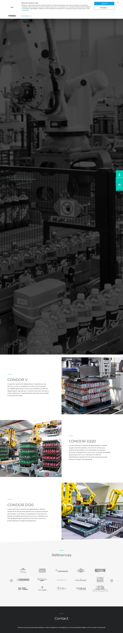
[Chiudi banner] (117, 2)
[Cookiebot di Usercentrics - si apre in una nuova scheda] (12, 16)
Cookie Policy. (25, 10)
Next (111, 580)
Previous (11, 580)
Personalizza (103, 7)
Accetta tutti (104, 3)
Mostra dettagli (25, 16)
